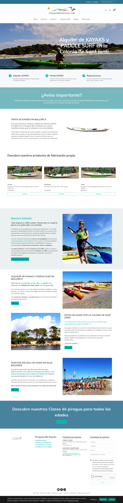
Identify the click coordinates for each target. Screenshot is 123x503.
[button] (54, 19)
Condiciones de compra (83, 493)
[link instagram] (61, 489)
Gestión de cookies (57, 493)
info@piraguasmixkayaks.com (71, 453)
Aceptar (112, 499)
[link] (61, 10)
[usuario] (109, 10)
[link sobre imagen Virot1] (98, 172)
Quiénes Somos (41, 440)
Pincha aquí (61, 422)
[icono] (83, 75)
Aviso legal (36, 493)
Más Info (15, 303)
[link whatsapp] (64, 489)
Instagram (96, 2)
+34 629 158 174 (67, 445)
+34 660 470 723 (76, 455)
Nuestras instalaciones (44, 442)
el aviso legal (102, 464)
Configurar (93, 499)
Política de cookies (45, 493)
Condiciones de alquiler (44, 447)
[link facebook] (58, 489)
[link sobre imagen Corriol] (24, 172)
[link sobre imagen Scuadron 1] (61, 172)
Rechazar (103, 499)
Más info (68, 347)
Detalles (24, 194)
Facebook (88, 2)
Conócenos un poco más (20, 259)
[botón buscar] (106, 10)
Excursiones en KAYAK (43, 445)
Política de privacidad (70, 493)
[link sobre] (20, 438)
